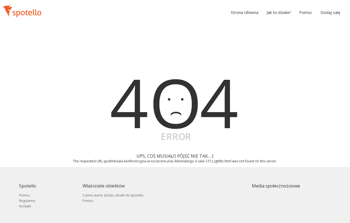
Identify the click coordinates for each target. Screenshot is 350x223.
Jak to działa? (279, 12)
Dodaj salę (330, 12)
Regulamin (27, 200)
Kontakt (25, 206)
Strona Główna (244, 12)
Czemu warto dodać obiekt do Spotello (113, 195)
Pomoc (305, 12)
